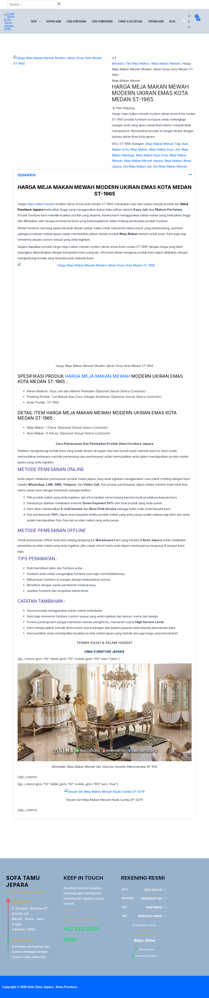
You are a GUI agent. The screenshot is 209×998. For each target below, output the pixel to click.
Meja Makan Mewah (165, 63)
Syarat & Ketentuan (130, 21)
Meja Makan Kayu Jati (164, 149)
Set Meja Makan (137, 63)
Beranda (117, 63)
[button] (39, 21)
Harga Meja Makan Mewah (97, 376)
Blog (172, 21)
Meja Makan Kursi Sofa (152, 155)
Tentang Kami (155, 21)
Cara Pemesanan (76, 21)
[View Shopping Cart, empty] (198, 21)
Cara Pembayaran (102, 21)
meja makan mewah (40, 204)
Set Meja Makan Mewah (170, 166)
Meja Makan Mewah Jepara (143, 161)
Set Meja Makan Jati (137, 166)
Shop (34, 21)
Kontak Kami (53, 21)
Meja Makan (138, 149)
